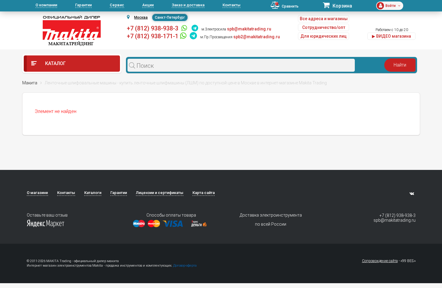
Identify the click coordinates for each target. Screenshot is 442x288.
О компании (46, 5)
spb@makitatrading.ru (394, 220)
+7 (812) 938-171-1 (152, 36)
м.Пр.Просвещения (216, 37)
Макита (29, 82)
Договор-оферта (185, 266)
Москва (141, 17)
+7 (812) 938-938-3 (152, 28)
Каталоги (92, 192)
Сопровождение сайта (380, 261)
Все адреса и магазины (324, 18)
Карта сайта (203, 192)
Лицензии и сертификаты (159, 192)
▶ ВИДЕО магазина (391, 36)
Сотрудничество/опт (323, 27)
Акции (148, 5)
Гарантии (83, 5)
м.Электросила (213, 29)
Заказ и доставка (188, 5)
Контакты (232, 5)
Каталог (55, 63)
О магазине (37, 192)
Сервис (117, 5)
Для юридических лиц (323, 36)
